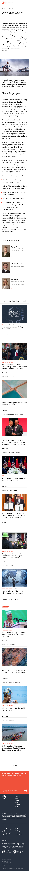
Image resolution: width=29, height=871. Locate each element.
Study (17, 800)
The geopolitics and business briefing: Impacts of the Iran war (12, 592)
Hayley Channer (10, 414)
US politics (5, 324)
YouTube (19, 834)
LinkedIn (19, 831)
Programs (10, 8)
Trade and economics (7, 362)
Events (17, 802)
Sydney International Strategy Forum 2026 (12, 328)
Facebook (19, 829)
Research (18, 798)
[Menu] (26, 3)
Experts (18, 806)
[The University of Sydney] (18, 852)
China (3, 475)
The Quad (4, 400)
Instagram (19, 833)
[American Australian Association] (6, 851)
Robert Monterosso (14, 376)
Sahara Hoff (12, 644)
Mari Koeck (18, 452)
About (3, 8)
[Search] (23, 2)
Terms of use (5, 861)
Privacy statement (6, 859)
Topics (17, 796)
